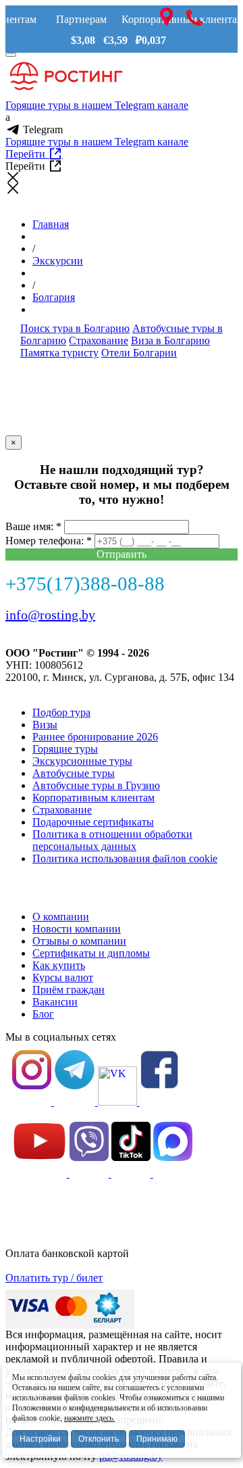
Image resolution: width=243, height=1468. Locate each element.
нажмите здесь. (89, 1418)
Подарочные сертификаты (93, 822)
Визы (44, 724)
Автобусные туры (73, 773)
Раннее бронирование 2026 (95, 736)
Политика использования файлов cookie (124, 858)
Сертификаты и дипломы (91, 953)
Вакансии (55, 1002)
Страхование (98, 340)
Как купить (58, 965)
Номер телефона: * (48, 540)
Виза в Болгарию (170, 340)
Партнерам (81, 19)
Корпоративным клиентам (93, 797)
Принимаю (157, 1439)
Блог (43, 1014)
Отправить (121, 554)
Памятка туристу (59, 352)
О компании (60, 916)
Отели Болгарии (139, 352)
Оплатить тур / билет (54, 1277)
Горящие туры (65, 749)
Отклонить (98, 1439)
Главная (50, 224)
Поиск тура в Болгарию (75, 328)
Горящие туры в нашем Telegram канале (96, 105)
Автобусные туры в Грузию (96, 785)
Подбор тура (61, 712)
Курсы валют (62, 977)
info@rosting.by (50, 614)
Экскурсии (57, 260)
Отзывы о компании (79, 941)
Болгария (53, 297)
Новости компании (76, 928)
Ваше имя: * (33, 526)
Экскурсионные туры (82, 761)
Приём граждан (68, 989)
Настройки (40, 1439)
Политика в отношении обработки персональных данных (112, 840)
